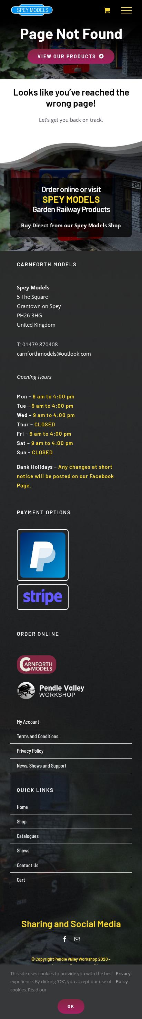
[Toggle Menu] (126, 10)
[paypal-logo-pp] (43, 532)
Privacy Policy (123, 977)
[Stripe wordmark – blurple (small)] (43, 587)
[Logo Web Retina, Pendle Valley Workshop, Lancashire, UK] (51, 684)
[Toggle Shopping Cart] (107, 10)
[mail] (77, 939)
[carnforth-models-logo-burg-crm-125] (38, 649)
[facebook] (65, 939)
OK (71, 1006)
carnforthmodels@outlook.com (54, 353)
